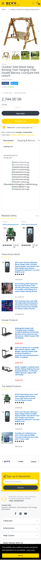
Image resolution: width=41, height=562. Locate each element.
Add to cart (22, 121)
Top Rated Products (11, 386)
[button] (7, 245)
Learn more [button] (30, 550)
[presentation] (36, 215)
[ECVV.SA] (12, 3)
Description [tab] (8, 140)
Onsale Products (10, 320)
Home (4, 9)
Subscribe (20, 488)
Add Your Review (7, 79)
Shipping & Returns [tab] (26, 140)
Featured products (11, 254)
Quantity (4, 105)
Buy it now (21, 113)
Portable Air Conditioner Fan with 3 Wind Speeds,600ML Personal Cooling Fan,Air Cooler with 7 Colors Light (26, 436)
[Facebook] (15, 514)
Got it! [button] (20, 555)
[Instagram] (20, 514)
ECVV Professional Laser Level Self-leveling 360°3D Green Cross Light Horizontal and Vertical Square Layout (11, 224)
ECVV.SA (4, 64)
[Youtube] (25, 514)
